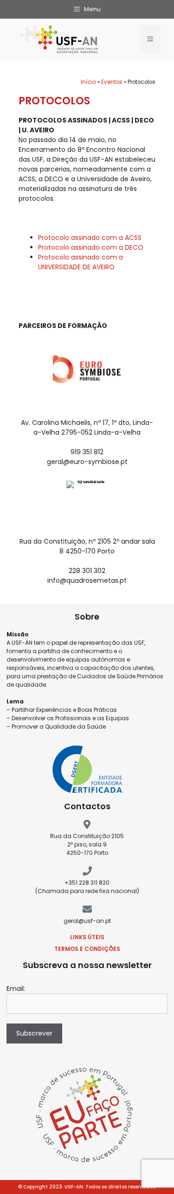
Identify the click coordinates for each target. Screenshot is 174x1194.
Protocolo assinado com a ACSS (90, 237)
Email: (15, 988)
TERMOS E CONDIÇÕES (87, 949)
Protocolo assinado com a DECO (90, 247)
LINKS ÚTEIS (87, 937)
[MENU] (150, 39)
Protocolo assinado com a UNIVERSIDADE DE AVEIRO (80, 262)
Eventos (111, 82)
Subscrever (34, 1033)
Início (88, 82)
